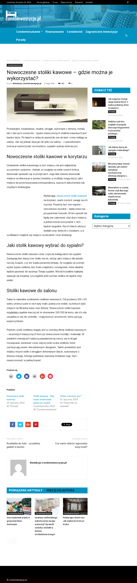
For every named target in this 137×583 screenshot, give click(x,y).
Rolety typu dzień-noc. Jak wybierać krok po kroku (74, 521)
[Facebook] (127, 2)
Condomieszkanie (28, 32)
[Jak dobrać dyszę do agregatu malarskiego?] (99, 150)
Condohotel (75, 32)
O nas (55, 2)
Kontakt (89, 2)
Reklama (79, 2)
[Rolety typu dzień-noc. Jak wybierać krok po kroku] (75, 506)
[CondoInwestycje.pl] (68, 16)
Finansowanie (54, 32)
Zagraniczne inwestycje (102, 32)
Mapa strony (66, 2)
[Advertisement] (68, 51)
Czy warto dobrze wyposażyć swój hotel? (71, 445)
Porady (21, 40)
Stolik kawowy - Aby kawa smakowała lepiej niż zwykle (43, 399)
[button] (126, 36)
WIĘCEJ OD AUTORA (60, 490)
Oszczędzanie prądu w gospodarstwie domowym (18, 521)
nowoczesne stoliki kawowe (71, 195)
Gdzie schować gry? (70, 396)
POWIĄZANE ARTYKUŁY (25, 490)
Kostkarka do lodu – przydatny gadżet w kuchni (23, 445)
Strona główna (43, 2)
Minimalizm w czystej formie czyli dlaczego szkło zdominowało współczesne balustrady (118, 193)
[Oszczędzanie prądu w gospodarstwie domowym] (19, 506)
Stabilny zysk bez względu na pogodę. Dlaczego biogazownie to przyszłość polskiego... (118, 127)
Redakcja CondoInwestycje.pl (27, 83)
